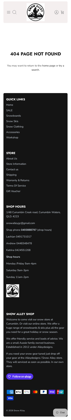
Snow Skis (12, 121)
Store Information (16, 164)
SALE (9, 110)
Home (9, 105)
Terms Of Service (16, 185)
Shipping (11, 174)
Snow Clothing (14, 126)
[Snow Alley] (36, 12)
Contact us (12, 169)
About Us (11, 158)
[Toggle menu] (8, 12)
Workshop (12, 137)
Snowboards (13, 115)
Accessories (13, 132)
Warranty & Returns (17, 180)
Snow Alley (19, 410)
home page (48, 65)
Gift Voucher (13, 191)
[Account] (55, 12)
